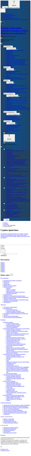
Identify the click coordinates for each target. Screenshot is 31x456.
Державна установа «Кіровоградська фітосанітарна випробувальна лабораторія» (16, 64)
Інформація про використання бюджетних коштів (15, 406)
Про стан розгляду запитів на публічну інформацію (16, 407)
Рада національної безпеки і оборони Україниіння (15, 19)
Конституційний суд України (10, 18)
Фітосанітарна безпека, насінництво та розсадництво (16, 328)
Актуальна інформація (11, 327)
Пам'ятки (8, 336)
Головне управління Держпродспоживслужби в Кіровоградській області (14, 30)
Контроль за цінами (11, 84)
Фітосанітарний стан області (13, 342)
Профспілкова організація (12, 55)
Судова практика (10, 388)
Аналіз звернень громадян (12, 118)
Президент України (8, 14)
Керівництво (9, 51)
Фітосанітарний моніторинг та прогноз (16, 338)
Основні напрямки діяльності (13, 311)
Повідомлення (9, 364)
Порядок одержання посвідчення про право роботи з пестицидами (17, 332)
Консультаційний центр (12, 382)
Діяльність (7, 167)
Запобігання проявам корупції (13, 125)
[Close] (3, 10)
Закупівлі (8, 76)
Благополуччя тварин (11, 373)
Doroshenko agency (5, 450)
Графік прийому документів (13, 397)
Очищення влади (10, 58)
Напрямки (7, 177)
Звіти (7, 360)
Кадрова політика (10, 56)
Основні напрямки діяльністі (13, 324)
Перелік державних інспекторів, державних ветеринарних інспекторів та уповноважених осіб (17, 371)
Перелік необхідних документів (14, 399)
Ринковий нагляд (10, 390)
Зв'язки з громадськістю (11, 203)
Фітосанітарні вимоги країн (13, 340)
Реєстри (8, 359)
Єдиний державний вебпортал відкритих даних (18, 107)
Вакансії (8, 288)
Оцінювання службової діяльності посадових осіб (15, 313)
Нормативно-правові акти (12, 326)
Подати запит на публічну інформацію (15, 106)
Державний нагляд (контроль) (13, 377)
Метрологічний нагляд (12, 391)
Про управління (9, 149)
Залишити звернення (11, 117)
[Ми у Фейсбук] (1, 44)
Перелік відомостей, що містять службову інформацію (16, 405)
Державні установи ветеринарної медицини (17, 59)
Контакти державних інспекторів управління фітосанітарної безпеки (17, 352)
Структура (9, 53)
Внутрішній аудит (10, 72)
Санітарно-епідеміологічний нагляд (15, 89)
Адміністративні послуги (12, 341)
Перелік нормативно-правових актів (15, 312)
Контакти (5, 131)
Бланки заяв (9, 346)
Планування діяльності (12, 127)
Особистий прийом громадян (13, 119)
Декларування (9, 129)
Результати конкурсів (11, 293)
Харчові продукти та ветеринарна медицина (17, 88)
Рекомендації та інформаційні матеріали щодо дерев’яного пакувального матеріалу (17, 334)
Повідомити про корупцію (12, 130)
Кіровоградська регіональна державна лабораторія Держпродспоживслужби (15, 61)
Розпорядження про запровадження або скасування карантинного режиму (16, 344)
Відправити (3, 255)
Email (2, 253)
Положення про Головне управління (15, 50)
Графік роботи (9, 54)
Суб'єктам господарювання (13, 71)
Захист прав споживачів (12, 90)
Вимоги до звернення (11, 115)
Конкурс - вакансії (10, 289)
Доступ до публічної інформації (14, 105)
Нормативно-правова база (12, 126)
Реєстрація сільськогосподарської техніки (16, 92)
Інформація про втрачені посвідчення (15, 292)
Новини (8, 400)
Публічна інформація (10, 188)
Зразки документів (11, 290)
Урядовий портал (7, 16)
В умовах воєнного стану (12, 323)
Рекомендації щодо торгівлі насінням (15, 347)
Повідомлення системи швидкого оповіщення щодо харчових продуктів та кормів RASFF (17, 367)
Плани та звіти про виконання (13, 77)
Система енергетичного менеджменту (15, 78)
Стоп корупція (8, 210)
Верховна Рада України (9, 15)
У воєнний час (10, 65)
